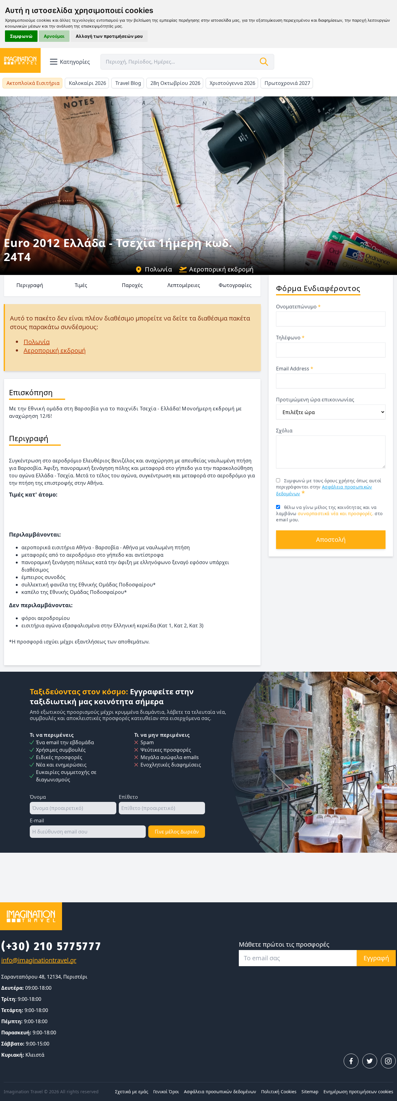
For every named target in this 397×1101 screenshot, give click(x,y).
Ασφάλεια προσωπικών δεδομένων (220, 1091)
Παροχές (132, 285)
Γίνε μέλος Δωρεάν (177, 831)
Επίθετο (128, 797)
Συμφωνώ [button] (21, 36)
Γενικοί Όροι (166, 1091)
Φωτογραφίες (235, 285)
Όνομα (38, 797)
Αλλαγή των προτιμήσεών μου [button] (109, 36)
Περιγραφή (29, 285)
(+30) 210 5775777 (51, 946)
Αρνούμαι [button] (54, 36)
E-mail (37, 820)
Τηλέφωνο (290, 337)
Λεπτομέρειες (183, 285)
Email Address (294, 368)
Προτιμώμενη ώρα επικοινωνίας (315, 399)
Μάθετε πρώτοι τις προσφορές (284, 944)
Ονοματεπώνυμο (298, 306)
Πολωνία (158, 269)
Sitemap (310, 1091)
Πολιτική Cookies (279, 1091)
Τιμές (81, 285)
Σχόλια (284, 430)
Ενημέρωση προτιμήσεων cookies (358, 1091)
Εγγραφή (376, 958)
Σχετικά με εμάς (131, 1091)
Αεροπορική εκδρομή (221, 269)
